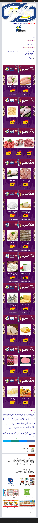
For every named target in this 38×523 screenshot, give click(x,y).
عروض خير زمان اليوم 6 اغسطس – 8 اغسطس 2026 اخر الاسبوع (23, 459)
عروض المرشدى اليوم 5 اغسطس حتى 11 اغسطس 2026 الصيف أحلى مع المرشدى (20, 461)
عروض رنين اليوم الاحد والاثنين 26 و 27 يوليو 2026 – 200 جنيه (24, 472)
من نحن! (31, 514)
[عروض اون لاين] (19, 1)
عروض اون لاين (26, 448)
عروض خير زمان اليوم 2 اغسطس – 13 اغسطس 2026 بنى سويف (23, 463)
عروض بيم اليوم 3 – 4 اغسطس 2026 (27, 462)
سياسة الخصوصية (30, 512)
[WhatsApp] (15, 441)
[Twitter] (7, 441)
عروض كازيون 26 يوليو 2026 (28, 470)
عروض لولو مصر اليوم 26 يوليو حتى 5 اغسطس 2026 (25, 469)
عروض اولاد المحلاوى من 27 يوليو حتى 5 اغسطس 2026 (24, 464)
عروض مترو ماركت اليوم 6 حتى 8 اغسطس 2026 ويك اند (24, 458)
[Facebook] (31, 441)
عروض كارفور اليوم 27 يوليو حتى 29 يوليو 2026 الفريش (24, 465)
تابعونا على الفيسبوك (19, 438)
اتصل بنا (31, 513)
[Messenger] (23, 441)
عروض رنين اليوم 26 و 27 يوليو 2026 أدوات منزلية (25, 471)
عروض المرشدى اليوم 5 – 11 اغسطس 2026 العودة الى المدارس (23, 460)
